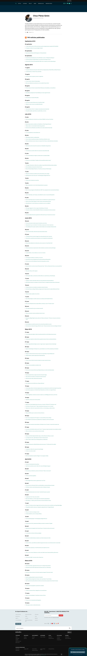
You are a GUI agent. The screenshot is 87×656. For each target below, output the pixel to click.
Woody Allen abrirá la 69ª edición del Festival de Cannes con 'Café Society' (38, 567)
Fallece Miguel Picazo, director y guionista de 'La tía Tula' (35, 480)
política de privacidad (56, 617)
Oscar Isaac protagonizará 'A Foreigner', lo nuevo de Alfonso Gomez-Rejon (38, 417)
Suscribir (61, 615)
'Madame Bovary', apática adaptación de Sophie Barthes (35, 355)
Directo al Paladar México (42, 649)
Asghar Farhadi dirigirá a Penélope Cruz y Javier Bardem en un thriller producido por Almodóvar (42, 348)
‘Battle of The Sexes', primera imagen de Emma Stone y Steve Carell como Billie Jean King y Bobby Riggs (44, 505)
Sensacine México (34, 648)
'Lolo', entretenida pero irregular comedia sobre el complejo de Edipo (38, 155)
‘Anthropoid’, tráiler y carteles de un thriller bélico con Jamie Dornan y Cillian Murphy (40, 275)
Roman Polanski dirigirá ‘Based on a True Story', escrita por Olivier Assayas (38, 168)
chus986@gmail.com (31, 32)
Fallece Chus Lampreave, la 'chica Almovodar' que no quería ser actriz (37, 547)
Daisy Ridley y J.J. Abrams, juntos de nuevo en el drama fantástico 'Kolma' (38, 500)
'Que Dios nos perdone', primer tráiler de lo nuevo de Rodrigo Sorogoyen (38, 465)
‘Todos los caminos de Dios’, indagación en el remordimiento (36, 590)
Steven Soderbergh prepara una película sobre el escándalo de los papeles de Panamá (40, 199)
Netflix (26, 616)
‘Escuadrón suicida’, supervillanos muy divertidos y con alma (36, 110)
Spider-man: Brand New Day (28, 621)
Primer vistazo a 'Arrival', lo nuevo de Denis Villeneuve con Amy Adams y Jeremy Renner (40, 87)
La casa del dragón (18, 620)
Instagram (64, 3)
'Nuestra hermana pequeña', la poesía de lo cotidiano (35, 585)
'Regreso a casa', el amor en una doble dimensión (34, 104)
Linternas (36, 620)
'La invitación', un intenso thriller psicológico (33, 533)
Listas (36, 616)
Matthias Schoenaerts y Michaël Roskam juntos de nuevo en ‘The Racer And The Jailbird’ (41, 444)
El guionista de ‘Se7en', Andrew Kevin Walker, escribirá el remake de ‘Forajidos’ (39, 523)
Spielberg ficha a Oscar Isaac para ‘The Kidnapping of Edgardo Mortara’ (38, 175)
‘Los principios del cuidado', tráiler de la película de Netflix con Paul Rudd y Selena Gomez (41, 334)
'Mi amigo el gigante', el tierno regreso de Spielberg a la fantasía (37, 208)
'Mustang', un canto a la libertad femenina (33, 604)
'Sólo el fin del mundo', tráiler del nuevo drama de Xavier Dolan (36, 231)
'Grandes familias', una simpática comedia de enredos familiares (37, 287)
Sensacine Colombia (35, 650)
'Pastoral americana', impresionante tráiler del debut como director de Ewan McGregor (41, 247)
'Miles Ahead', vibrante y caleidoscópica (32, 137)
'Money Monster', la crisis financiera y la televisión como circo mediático (38, 203)
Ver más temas (18, 623)
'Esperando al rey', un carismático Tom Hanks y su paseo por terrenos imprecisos (39, 224)
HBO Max (36, 618)
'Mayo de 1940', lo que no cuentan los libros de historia (35, 412)
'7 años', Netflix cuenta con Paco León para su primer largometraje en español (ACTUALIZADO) (42, 46)
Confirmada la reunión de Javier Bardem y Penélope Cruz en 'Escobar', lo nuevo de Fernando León (42, 424)
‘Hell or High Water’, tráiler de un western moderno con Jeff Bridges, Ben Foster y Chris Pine (41, 394)
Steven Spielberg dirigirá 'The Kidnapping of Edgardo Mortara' (36, 518)
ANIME (35, 3)
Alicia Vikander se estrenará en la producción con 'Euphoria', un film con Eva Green (40, 419)
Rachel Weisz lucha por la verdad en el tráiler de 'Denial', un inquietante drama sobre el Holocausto (43, 282)
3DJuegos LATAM (26, 648)
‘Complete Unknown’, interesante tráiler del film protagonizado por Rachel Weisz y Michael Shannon (43, 69)
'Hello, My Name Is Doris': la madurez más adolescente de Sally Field (37, 109)
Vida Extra (25, 638)
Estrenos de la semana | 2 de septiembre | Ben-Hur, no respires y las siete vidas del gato (41, 61)
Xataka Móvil (17, 638)
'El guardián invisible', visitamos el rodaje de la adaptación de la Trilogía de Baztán (40, 507)
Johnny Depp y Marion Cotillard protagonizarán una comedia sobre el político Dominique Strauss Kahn (43, 388)
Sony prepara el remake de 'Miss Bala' (32, 97)
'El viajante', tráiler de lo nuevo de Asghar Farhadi (34, 48)
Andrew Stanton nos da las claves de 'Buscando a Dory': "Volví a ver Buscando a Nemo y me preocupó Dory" (44, 266)
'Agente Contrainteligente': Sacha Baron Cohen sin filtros (36, 595)
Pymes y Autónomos (68, 638)
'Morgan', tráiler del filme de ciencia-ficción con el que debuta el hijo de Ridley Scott (40, 353)
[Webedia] (69, 0)
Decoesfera (58, 638)
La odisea (26, 618)
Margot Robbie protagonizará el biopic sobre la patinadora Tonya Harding (38, 578)
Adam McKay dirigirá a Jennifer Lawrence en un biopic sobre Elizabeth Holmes (39, 298)
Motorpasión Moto (51, 638)
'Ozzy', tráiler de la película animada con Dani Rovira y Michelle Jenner (38, 139)
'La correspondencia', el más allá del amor (33, 132)
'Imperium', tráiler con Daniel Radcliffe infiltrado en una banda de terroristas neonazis (40, 209)
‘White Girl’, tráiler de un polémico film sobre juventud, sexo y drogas (37, 173)
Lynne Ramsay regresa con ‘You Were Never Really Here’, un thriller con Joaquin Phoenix (41, 389)
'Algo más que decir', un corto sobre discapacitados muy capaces (37, 185)
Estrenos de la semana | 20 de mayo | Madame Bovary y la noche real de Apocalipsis (40, 369)
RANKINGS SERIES (49, 3)
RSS (56, 623)
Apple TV (17, 618)
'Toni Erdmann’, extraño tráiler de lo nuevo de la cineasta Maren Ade (37, 150)
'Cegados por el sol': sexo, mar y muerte (32, 496)
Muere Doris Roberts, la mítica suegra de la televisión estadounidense (38, 498)
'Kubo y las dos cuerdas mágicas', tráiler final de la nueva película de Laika (38, 201)
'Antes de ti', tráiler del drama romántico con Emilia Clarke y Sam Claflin (38, 537)
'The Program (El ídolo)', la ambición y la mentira (34, 257)
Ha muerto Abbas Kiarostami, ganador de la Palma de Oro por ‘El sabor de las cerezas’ (40, 214)
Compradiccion (59, 639)
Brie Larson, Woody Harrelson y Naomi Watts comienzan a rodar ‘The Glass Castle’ (40, 303)
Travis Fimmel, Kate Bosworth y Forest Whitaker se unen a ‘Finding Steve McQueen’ (40, 57)
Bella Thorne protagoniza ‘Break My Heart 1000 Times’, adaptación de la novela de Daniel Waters (42, 189)
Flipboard (67, 3)
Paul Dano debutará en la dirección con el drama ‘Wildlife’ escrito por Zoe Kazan (39, 119)
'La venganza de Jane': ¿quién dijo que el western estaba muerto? (37, 437)
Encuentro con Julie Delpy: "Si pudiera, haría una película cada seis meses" (38, 160)
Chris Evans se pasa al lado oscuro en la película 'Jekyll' (35, 102)
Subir (69, 632)
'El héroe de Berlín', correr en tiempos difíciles (34, 513)
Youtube (69, 3)
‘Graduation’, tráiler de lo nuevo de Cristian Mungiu (34, 449)
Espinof (33, 638)
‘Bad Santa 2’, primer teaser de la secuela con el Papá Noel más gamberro (38, 145)
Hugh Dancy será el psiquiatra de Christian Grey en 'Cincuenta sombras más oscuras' (40, 528)
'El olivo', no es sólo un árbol (30, 450)
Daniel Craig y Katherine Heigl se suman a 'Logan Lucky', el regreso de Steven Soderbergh (41, 343)
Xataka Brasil (17, 650)
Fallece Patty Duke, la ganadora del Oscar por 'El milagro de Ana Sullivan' (38, 565)
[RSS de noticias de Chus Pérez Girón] (26, 37)
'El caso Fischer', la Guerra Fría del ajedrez (33, 81)
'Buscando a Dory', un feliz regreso (31, 270)
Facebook (65, 3)
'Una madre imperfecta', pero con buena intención (34, 308)
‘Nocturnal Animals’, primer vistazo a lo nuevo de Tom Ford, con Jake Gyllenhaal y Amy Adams (42, 140)
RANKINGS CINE (41, 3)
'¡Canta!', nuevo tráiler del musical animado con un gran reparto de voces (38, 360)
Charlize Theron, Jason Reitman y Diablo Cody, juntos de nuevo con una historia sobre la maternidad (43, 542)
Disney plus (36, 614)
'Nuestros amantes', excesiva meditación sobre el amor (35, 313)
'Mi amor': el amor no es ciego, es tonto (32, 511)
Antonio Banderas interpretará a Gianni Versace (34, 166)
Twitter (71, 3)
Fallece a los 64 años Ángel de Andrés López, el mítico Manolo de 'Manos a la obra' (40, 435)
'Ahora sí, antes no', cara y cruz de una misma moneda (35, 431)
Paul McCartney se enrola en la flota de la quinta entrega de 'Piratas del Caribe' (39, 572)
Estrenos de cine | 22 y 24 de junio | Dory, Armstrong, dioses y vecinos (37, 261)
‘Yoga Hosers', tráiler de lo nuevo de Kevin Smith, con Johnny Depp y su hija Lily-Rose (40, 408)
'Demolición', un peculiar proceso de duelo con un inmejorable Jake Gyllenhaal (39, 238)
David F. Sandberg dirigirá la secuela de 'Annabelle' (34, 577)
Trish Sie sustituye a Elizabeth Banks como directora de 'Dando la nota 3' (38, 59)
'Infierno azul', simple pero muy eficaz (32, 180)
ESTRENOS (25, 3)
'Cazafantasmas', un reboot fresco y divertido (33, 71)
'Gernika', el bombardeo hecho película (32, 464)
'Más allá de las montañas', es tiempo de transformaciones (36, 376)
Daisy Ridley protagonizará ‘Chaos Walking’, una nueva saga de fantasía (38, 92)
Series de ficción (18, 614)
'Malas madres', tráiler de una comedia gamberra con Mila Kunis (36, 439)
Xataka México (18, 648)
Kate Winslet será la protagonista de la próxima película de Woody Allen (38, 259)
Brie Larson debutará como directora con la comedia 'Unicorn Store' (37, 83)
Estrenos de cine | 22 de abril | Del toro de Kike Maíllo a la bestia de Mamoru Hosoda (40, 485)
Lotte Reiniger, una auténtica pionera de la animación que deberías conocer (39, 324)
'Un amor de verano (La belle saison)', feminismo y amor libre (36, 223)
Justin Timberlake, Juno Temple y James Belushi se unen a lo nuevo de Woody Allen (40, 194)
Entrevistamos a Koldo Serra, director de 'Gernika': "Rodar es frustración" (38, 470)
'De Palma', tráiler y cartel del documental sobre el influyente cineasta (38, 487)
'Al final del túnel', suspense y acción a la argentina (34, 76)
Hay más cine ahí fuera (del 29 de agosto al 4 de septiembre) (36, 52)
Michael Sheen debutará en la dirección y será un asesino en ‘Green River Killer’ (39, 243)
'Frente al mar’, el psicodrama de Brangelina (33, 600)
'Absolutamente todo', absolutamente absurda (34, 378)
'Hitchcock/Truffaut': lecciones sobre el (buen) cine (34, 557)
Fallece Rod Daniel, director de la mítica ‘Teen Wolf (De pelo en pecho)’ (38, 491)
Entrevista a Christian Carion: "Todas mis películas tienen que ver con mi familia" (39, 406)
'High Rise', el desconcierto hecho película (33, 399)
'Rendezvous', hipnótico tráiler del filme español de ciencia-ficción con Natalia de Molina (41, 339)
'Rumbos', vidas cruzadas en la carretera (32, 293)
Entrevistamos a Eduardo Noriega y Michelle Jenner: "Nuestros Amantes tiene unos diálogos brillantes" (43, 325)
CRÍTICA (19, 3)
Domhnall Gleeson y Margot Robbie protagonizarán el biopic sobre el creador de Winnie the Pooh (42, 289)
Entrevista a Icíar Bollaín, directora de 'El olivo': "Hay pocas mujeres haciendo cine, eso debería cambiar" (43, 429)
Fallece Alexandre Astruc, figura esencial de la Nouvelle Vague (36, 374)
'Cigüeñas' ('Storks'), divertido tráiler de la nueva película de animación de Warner (40, 280)
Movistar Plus (18, 616)
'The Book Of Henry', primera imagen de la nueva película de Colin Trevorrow (39, 236)
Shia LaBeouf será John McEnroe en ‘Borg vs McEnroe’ (35, 383)
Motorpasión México (51, 648)
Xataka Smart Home (18, 641)
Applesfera (17, 639)
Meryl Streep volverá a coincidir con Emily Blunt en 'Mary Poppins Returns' (38, 124)
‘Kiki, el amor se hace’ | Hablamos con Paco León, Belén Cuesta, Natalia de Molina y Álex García (42, 552)
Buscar (70, 628)
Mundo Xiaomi (18, 642)
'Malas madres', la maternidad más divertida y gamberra (35, 125)
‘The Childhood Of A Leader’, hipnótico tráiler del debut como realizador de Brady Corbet (41, 226)
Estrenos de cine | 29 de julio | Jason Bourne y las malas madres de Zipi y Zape (39, 127)
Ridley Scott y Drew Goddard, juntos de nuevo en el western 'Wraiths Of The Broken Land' (41, 404)
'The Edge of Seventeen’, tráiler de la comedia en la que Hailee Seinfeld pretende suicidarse (41, 165)
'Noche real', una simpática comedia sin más (33, 365)
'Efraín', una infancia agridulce (31, 475)
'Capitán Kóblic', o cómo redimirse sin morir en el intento (35, 252)
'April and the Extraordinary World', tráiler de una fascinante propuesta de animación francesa (42, 580)
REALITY (30, 3)
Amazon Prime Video (28, 614)
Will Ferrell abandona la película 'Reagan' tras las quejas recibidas (37, 455)
